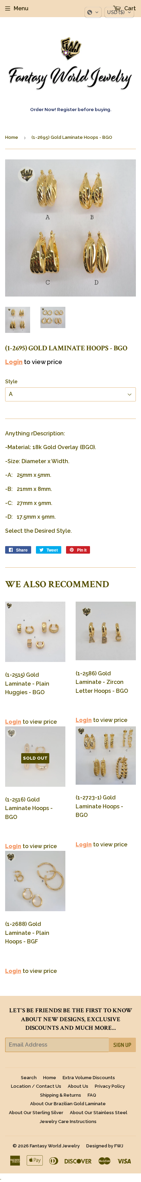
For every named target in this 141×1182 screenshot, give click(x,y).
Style (11, 381)
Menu (21, 8)
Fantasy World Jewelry (55, 1145)
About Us (78, 1086)
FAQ (92, 1095)
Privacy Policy (110, 1086)
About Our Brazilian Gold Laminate (68, 1103)
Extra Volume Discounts (89, 1077)
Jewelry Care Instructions (68, 1121)
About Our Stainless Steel (98, 1112)
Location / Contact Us (36, 1086)
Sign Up (122, 1044)
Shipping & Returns (60, 1095)
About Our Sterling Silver (36, 1112)
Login (14, 361)
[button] (93, 12)
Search (29, 1077)
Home (11, 137)
